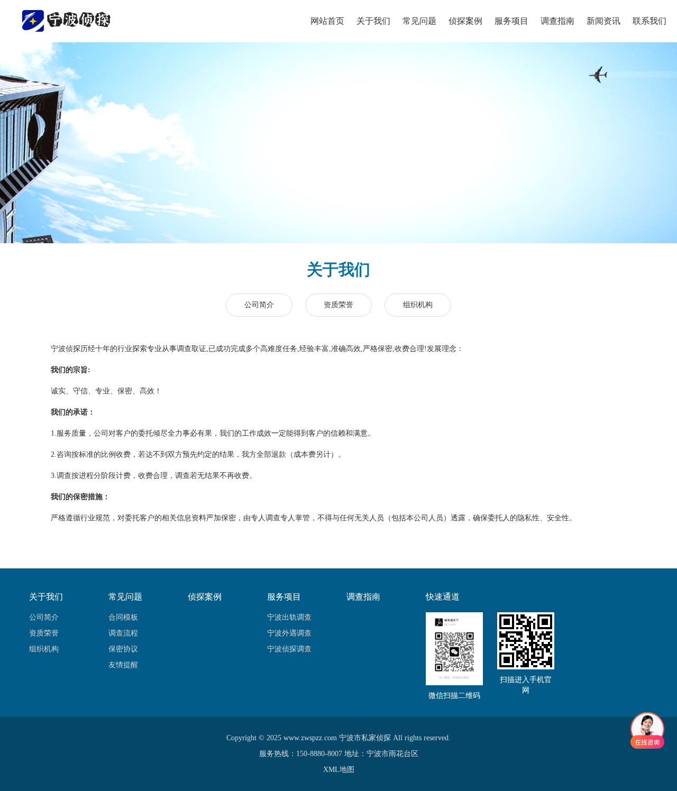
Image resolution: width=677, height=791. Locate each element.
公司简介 (259, 305)
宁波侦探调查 (289, 649)
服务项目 (511, 20)
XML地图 (338, 770)
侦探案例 (465, 20)
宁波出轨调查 (289, 617)
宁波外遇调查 (289, 633)
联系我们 (649, 20)
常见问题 (419, 20)
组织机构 (418, 305)
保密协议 (123, 649)
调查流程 (123, 633)
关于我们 (373, 20)
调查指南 (557, 20)
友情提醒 (123, 665)
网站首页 (327, 20)
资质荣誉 (338, 305)
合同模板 (123, 617)
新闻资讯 (603, 20)
